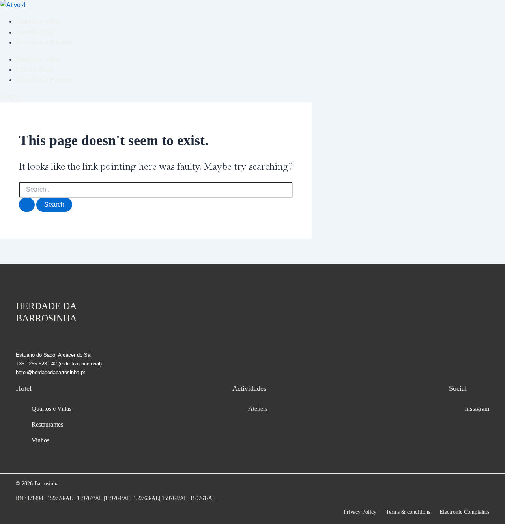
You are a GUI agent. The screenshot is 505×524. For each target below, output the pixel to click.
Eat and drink (34, 32)
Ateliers (257, 408)
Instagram (477, 408)
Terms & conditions (408, 512)
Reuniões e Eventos (44, 42)
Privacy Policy (360, 512)
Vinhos (40, 440)
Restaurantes (47, 424)
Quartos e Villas (38, 21)
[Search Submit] (27, 205)
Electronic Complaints (464, 512)
